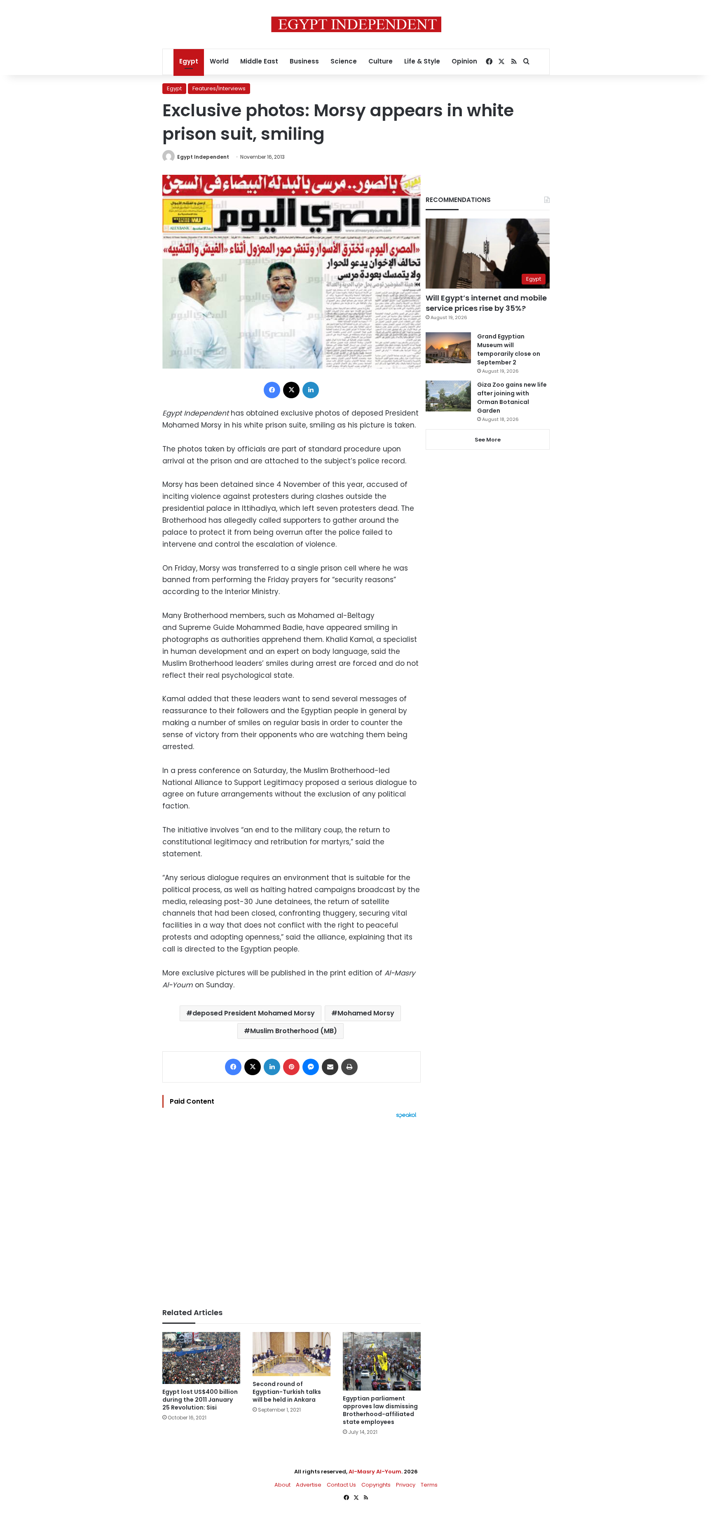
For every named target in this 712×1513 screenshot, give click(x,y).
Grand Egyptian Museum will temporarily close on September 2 (508, 349)
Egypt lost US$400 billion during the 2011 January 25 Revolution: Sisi (200, 1400)
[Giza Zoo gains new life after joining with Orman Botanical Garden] (448, 396)
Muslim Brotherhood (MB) (293, 1031)
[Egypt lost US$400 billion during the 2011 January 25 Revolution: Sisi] (201, 1358)
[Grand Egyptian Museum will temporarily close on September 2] (448, 347)
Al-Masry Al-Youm (375, 1471)
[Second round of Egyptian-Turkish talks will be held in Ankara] (291, 1354)
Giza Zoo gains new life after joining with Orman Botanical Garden (512, 398)
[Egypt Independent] (356, 24)
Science (343, 61)
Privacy (405, 1485)
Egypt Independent (203, 156)
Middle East (259, 61)
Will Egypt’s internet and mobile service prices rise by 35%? (486, 303)
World (219, 61)
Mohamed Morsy (365, 1013)
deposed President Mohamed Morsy (253, 1013)
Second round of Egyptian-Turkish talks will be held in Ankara (287, 1392)
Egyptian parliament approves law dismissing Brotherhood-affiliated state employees (380, 1410)
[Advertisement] (291, 1209)
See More (488, 440)
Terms (429, 1485)
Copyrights (376, 1485)
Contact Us (341, 1485)
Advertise (308, 1485)
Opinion (464, 61)
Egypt (188, 61)
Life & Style (422, 61)
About (282, 1485)
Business (304, 61)
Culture (380, 61)
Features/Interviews (219, 88)
